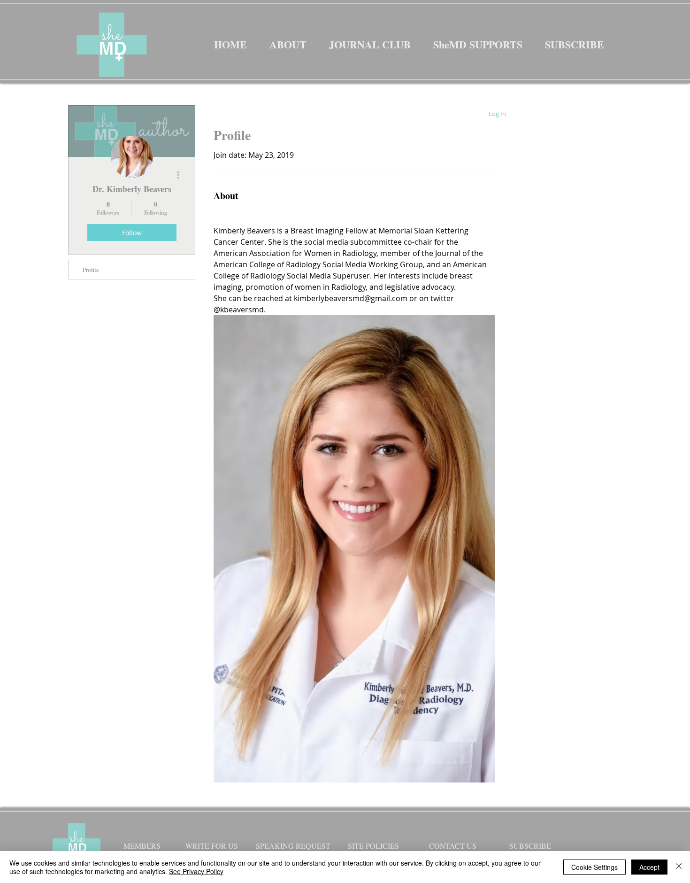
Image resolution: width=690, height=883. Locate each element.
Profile (91, 269)
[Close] (678, 867)
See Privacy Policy (196, 871)
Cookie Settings (594, 867)
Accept (649, 867)
